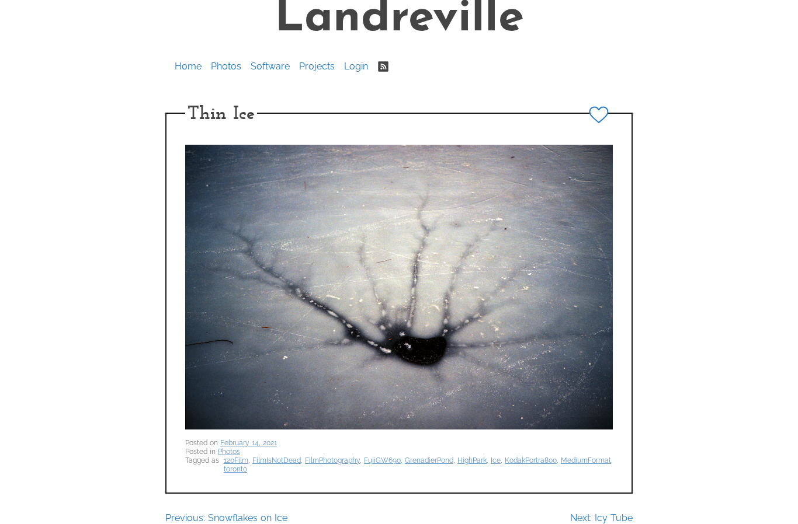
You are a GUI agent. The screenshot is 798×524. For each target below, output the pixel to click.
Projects (317, 66)
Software (270, 66)
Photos (226, 66)
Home (188, 66)
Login (356, 66)
